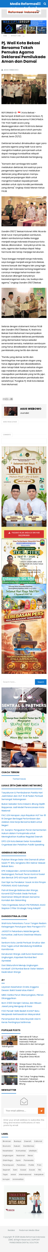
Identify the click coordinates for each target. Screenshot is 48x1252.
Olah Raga (8, 1160)
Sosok (32, 1170)
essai (13, 1174)
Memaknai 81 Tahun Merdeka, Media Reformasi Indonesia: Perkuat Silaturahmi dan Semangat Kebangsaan (23, 1041)
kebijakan (39, 1174)
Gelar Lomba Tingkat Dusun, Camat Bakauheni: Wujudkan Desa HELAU (32, 1054)
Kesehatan (8, 1150)
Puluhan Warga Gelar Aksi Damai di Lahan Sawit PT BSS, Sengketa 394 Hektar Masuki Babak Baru (23, 863)
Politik (31, 1165)
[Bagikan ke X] (9, 399)
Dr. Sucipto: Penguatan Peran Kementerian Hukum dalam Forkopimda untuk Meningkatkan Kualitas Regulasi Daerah (23, 833)
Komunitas (21, 1150)
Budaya (17, 1141)
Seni (15, 1170)
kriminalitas (18, 1179)
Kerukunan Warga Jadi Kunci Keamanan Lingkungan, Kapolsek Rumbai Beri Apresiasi (22, 957)
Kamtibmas (28, 1146)
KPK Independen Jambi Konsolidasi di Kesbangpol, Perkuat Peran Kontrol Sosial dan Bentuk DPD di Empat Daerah (23, 874)
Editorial (38, 1141)
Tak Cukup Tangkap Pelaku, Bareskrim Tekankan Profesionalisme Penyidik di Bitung (32, 1080)
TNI (39, 1170)
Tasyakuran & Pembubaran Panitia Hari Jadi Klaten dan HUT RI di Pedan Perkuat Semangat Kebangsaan (22, 796)
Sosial (23, 1170)
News (30, 1155)
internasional (25, 1174)
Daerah (27, 1141)
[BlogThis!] (6, 399)
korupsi (6, 1179)
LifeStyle (33, 1150)
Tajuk (5, 1174)
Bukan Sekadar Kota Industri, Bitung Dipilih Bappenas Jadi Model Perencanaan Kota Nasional (23, 807)
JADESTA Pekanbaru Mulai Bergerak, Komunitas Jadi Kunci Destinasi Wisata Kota (21, 935)
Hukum (17, 1146)
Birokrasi (7, 1141)
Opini (18, 1160)
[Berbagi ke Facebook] (11, 399)
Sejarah (6, 1170)
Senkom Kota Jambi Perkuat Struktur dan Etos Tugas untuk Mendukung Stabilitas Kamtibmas (23, 946)
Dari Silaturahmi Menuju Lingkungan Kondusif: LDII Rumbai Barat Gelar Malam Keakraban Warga (22, 969)
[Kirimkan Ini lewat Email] (4, 399)
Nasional (21, 1155)
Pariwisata (29, 1160)
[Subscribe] (41, 1111)
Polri (39, 1165)
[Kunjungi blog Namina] (24, 1201)
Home (5, 36)
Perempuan (8, 1165)
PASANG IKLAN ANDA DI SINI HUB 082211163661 (26, 534)
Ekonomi (7, 1146)
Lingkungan (8, 1155)
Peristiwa (21, 1165)
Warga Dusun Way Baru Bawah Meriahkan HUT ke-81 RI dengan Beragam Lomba (32, 1066)
